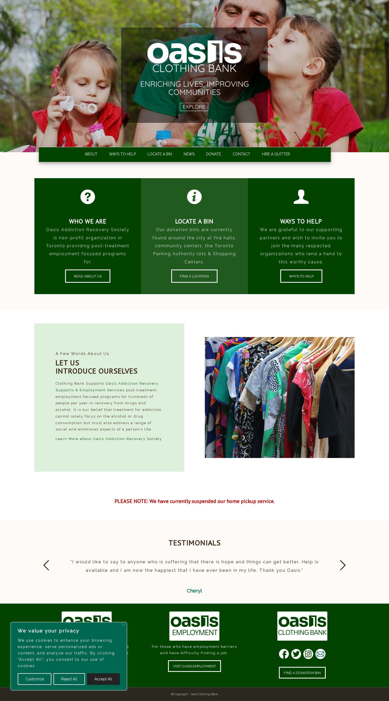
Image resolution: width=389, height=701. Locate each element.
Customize (34, 679)
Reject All (69, 679)
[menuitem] (88, 154)
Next (343, 565)
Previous (46, 565)
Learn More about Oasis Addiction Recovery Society (109, 439)
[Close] (123, 624)
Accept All (103, 679)
